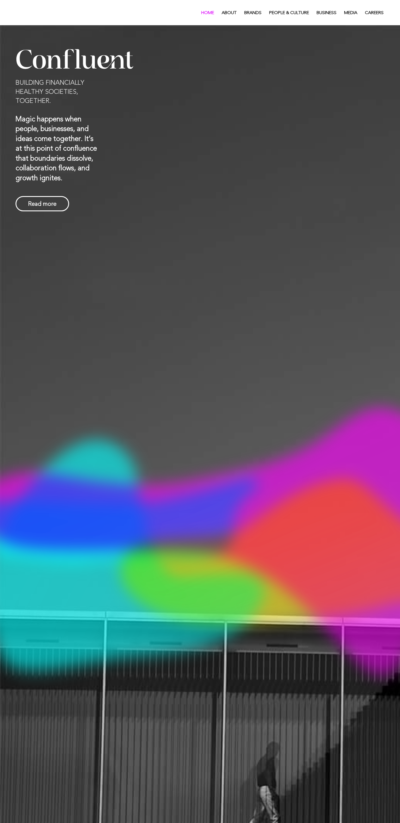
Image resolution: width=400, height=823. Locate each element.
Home (207, 12)
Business (326, 12)
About (229, 12)
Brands (252, 12)
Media (350, 12)
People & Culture (289, 12)
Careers (374, 12)
